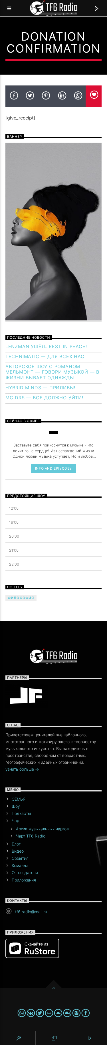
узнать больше (20, 769)
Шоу (16, 806)
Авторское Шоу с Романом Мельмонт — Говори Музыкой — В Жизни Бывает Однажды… (52, 372)
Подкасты (21, 813)
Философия (21, 598)
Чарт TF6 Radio (30, 835)
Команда (20, 865)
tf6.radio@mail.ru (31, 911)
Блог (16, 843)
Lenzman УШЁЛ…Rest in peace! (46, 346)
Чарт (16, 820)
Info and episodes (53, 468)
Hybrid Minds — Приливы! (40, 387)
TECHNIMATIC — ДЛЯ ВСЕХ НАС (44, 356)
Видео (18, 851)
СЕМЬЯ (18, 799)
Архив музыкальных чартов (42, 828)
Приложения (24, 880)
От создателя (25, 872)
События (20, 858)
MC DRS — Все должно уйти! (44, 397)
